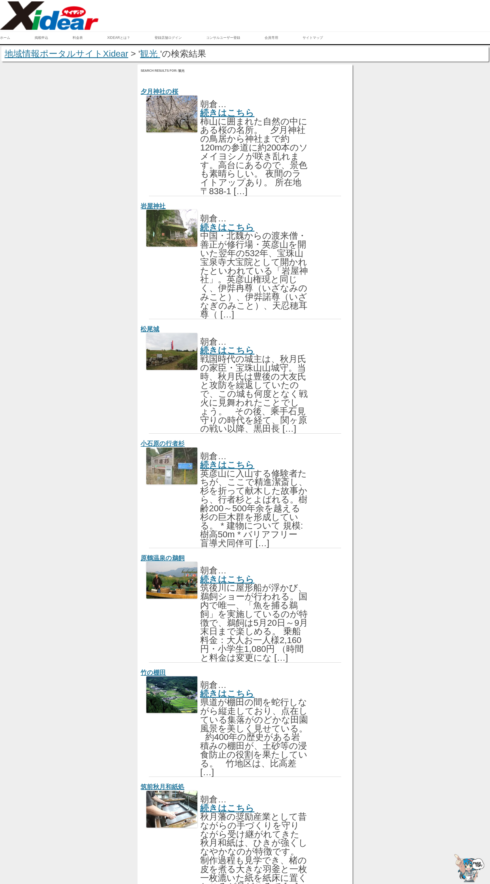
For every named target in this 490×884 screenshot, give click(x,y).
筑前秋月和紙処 (162, 786)
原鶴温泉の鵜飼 (163, 557)
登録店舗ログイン (168, 38)
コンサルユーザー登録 (223, 38)
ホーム (5, 38)
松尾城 (150, 328)
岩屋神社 (153, 205)
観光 (150, 54)
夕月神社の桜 (159, 91)
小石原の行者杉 (163, 443)
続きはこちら (227, 113)
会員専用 (271, 38)
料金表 (78, 38)
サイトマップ (313, 38)
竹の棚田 (153, 672)
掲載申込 (41, 38)
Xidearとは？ (118, 38)
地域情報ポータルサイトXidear (66, 54)
